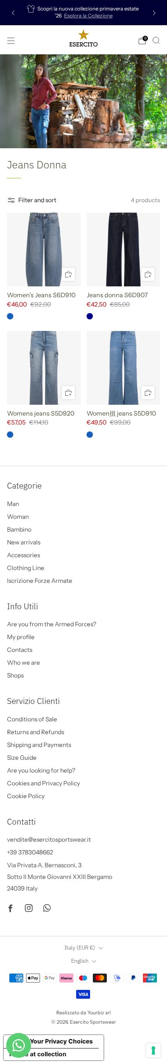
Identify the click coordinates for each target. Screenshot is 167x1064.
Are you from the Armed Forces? (51, 624)
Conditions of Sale (32, 719)
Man (13, 504)
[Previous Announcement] (13, 12)
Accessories (23, 555)
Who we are (23, 662)
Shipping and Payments (39, 745)
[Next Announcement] (154, 12)
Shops (15, 675)
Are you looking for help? (41, 770)
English (80, 960)
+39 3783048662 (30, 852)
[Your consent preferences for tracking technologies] (153, 1050)
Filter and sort (37, 200)
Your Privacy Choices (61, 1041)
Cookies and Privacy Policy (43, 783)
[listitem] (84, 12)
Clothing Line (25, 568)
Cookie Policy (26, 796)
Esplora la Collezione (88, 15)
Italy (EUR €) (79, 947)
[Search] (156, 40)
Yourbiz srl (99, 1012)
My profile (21, 637)
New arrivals (23, 542)
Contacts (19, 649)
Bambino (19, 529)
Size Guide (22, 757)
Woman (18, 516)
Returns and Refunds (35, 732)
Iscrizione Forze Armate (39, 580)
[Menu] (11, 41)
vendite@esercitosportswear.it (49, 839)
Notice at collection (37, 1054)
